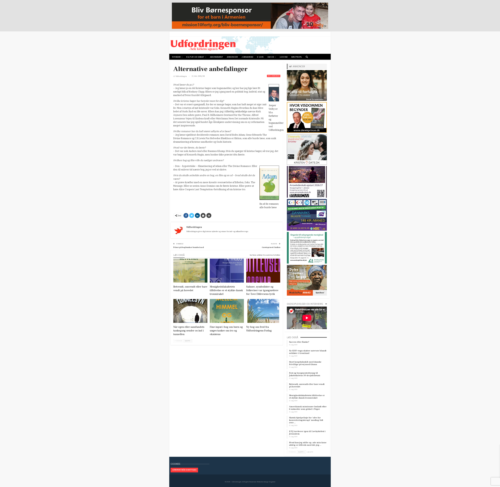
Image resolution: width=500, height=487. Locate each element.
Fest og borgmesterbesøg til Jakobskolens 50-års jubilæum (304, 374)
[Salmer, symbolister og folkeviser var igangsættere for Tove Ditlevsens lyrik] (263, 270)
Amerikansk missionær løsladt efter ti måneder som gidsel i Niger (308, 408)
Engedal (272, 482)
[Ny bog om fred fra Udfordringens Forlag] (263, 311)
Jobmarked (247, 57)
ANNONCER (232, 57)
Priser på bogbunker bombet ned (188, 247)
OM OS (270, 57)
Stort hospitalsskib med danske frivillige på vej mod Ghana (305, 363)
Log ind (284, 57)
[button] (307, 57)
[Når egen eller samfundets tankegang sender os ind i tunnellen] (190, 311)
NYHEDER (176, 57)
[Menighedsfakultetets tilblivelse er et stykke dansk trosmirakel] (227, 270)
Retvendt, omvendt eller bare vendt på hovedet (306, 385)
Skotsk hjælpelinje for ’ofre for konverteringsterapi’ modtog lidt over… (306, 420)
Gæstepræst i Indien (271, 247)
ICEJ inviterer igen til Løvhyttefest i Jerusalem (307, 432)
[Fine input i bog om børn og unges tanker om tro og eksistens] (227, 311)
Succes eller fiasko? (299, 342)
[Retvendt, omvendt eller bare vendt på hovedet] (190, 270)
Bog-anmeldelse (274, 76)
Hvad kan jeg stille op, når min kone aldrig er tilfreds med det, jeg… (307, 443)
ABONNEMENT (216, 57)
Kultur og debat (195, 57)
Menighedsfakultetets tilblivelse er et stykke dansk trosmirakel (307, 396)
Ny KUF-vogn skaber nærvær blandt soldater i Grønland (307, 352)
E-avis (260, 57)
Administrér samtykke (184, 470)
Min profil (296, 57)
